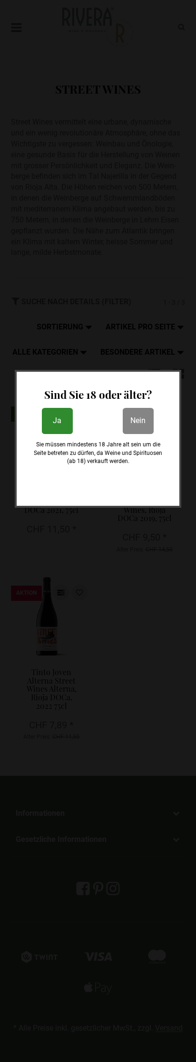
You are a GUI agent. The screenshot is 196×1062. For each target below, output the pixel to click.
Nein (138, 420)
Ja (57, 420)
